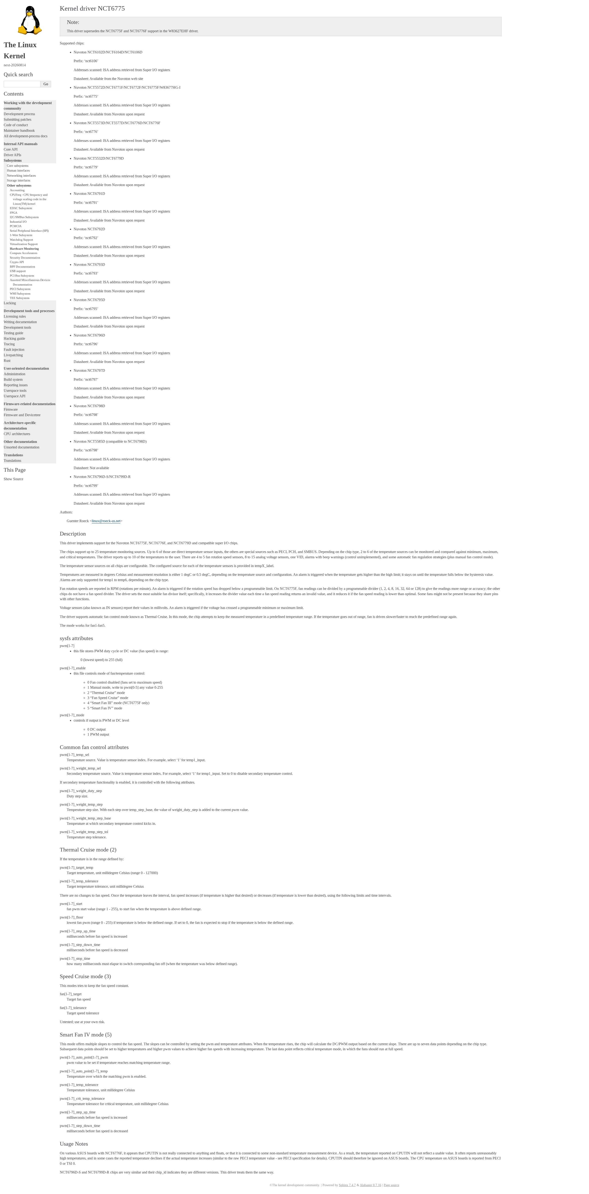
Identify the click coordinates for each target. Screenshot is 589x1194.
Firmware (11, 409)
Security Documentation (25, 257)
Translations (12, 460)
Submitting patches (17, 119)
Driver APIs (12, 155)
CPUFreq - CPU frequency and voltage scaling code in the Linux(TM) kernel (29, 199)
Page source (391, 1185)
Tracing (9, 344)
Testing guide (13, 333)
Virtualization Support (24, 244)
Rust (7, 361)
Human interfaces (18, 170)
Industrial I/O (18, 221)
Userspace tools (15, 390)
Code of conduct (16, 125)
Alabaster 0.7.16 (370, 1185)
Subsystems (13, 160)
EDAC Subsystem (21, 208)
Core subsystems (17, 165)
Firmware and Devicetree (22, 415)
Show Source (13, 479)
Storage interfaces (18, 180)
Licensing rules (15, 316)
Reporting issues (16, 385)
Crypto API (17, 262)
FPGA (13, 212)
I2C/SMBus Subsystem (24, 217)
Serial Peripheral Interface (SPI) (29, 230)
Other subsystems (19, 185)
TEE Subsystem (19, 298)
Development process (19, 114)
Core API (10, 149)
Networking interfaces (21, 175)
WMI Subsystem (20, 293)
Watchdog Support (21, 239)
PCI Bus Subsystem (22, 275)
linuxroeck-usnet (106, 521)
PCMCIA (15, 226)
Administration (14, 374)
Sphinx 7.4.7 (347, 1185)
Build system (13, 379)
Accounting (17, 190)
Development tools (17, 327)
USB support (18, 271)
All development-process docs (25, 136)
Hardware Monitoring (24, 248)
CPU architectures (17, 434)
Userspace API (14, 396)
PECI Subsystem (20, 289)
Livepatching (13, 355)
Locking (10, 303)
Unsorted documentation (21, 447)
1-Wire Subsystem (21, 235)
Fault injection (14, 349)
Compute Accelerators (23, 253)
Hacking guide (14, 338)
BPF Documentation (22, 266)
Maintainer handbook (19, 130)
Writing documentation (20, 322)
